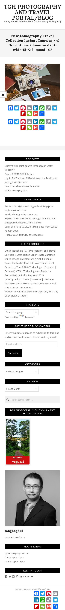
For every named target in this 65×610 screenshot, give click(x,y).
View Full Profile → (15, 537)
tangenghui (14, 531)
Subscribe (13, 353)
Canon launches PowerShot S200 (22, 186)
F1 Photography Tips (16, 190)
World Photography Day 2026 (21, 214)
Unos (29, 589)
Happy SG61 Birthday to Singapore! (24, 234)
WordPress (45, 589)
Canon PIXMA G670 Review (20, 174)
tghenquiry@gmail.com (17, 553)
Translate (30, 317)
